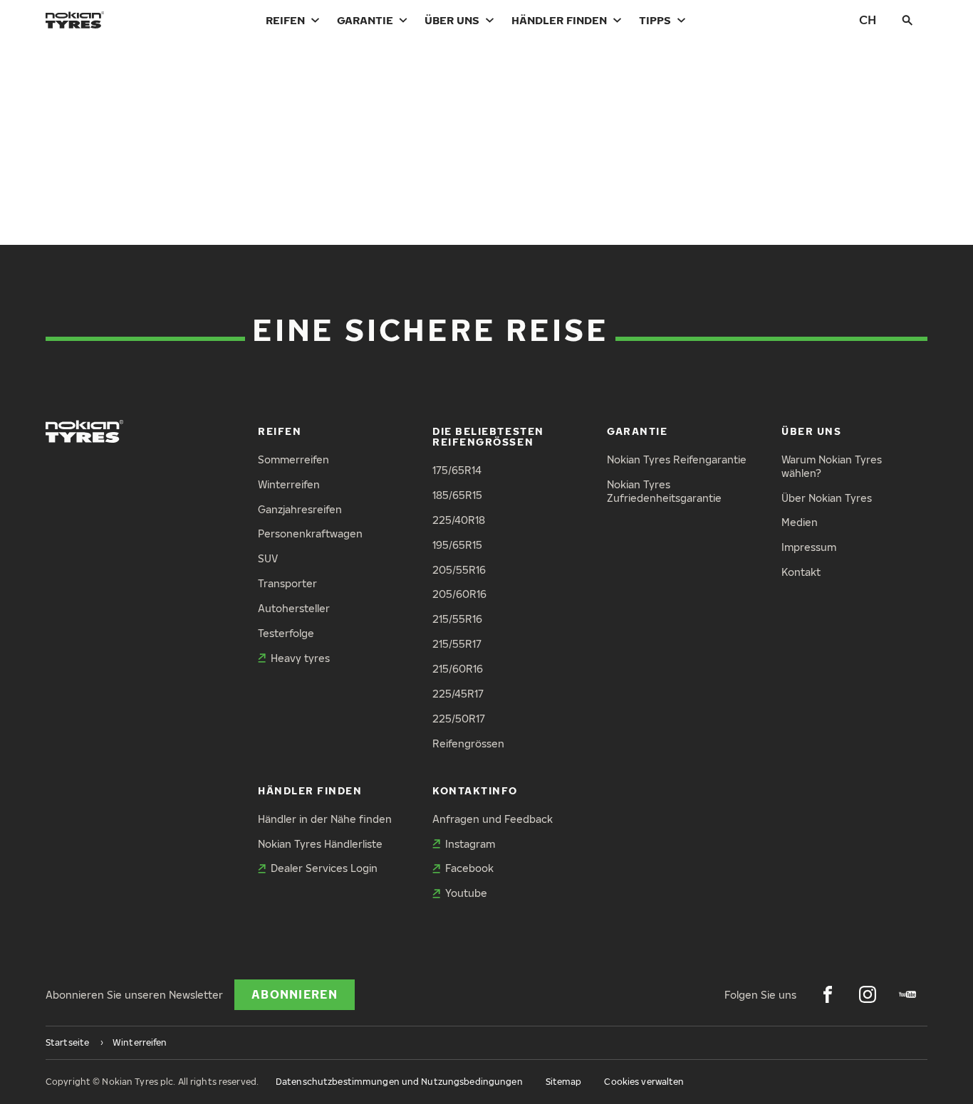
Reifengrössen (468, 743)
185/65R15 (457, 495)
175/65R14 (457, 470)
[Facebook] (828, 994)
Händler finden (559, 20)
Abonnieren (294, 994)
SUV (268, 558)
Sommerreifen (293, 459)
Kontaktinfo (475, 790)
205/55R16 (459, 570)
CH (867, 19)
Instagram (470, 844)
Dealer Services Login (324, 868)
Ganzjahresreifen (300, 509)
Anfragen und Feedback (492, 819)
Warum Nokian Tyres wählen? (831, 466)
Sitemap (564, 1081)
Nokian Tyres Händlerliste (320, 844)
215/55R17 (457, 644)
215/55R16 (457, 619)
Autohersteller (294, 608)
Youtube (466, 893)
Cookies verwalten (644, 1081)
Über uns (452, 20)
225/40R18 (458, 520)
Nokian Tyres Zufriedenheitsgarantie (664, 491)
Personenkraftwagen (310, 533)
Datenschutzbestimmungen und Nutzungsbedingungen (399, 1081)
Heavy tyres (300, 658)
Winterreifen (289, 484)
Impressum (808, 547)
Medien (799, 522)
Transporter (287, 583)
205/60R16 (459, 594)
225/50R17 (458, 719)
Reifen (285, 20)
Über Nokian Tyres (826, 498)
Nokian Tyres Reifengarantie (676, 459)
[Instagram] (868, 994)
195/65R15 (457, 545)
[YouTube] (907, 994)
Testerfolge (286, 633)
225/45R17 (458, 694)
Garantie (365, 20)
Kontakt (801, 572)
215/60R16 (457, 669)
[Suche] (907, 20)
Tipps (655, 20)
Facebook (469, 868)
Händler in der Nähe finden (325, 819)
